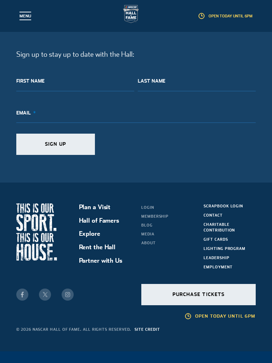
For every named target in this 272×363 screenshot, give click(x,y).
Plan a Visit (95, 207)
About (148, 243)
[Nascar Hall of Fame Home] (136, 15)
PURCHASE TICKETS (198, 294)
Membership (155, 216)
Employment (218, 267)
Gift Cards (216, 239)
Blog (147, 225)
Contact (213, 215)
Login (147, 207)
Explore (89, 233)
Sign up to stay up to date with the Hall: (75, 54)
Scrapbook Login (223, 206)
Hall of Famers (99, 220)
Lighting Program (224, 248)
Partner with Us (100, 260)
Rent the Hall (97, 247)
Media (147, 234)
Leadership (216, 258)
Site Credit (147, 329)
